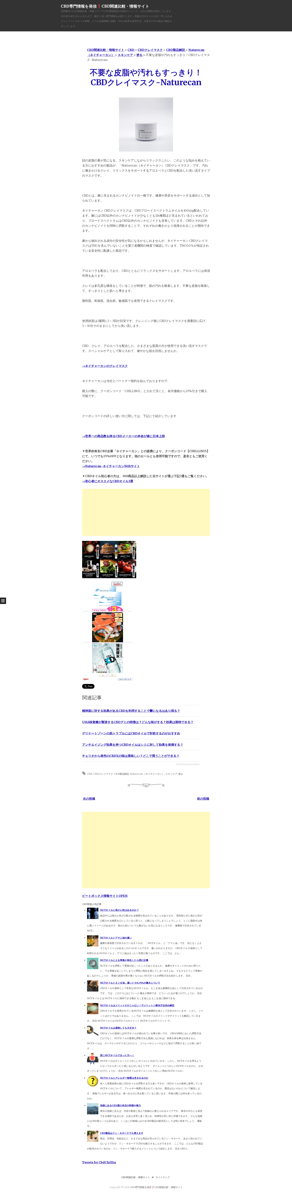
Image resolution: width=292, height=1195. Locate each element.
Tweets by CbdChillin (99, 1162)
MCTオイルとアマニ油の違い (116, 937)
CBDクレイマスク (103, 773)
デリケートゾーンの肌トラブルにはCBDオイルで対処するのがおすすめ (131, 733)
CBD (89, 773)
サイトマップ (162, 1177)
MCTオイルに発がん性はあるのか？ (119, 910)
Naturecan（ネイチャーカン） (147, 773)
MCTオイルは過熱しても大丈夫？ (118, 1027)
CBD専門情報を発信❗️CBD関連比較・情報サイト (105, 6)
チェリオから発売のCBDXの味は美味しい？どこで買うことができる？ (130, 756)
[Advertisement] (146, 512)
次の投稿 (89, 799)
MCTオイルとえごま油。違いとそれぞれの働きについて (130, 982)
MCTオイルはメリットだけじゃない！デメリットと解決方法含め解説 (137, 1005)
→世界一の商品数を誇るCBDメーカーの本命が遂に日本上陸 (123, 436)
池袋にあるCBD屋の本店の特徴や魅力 (120, 1105)
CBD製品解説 (121, 773)
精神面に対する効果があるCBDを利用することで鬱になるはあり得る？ (131, 711)
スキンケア (171, 773)
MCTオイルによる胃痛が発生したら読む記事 (124, 960)
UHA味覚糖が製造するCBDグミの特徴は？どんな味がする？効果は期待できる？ (137, 722)
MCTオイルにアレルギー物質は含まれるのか (124, 1077)
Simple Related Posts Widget (188, 764)
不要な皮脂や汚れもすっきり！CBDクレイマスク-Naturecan (146, 77)
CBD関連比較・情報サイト (135, 1177)
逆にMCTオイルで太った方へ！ (117, 1055)
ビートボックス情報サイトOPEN (105, 896)
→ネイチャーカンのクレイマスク (105, 366)
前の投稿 (203, 799)
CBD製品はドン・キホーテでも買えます (121, 1133)
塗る (180, 773)
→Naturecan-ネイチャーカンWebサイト (111, 466)
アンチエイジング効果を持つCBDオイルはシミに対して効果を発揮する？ (132, 745)
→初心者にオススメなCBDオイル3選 (107, 481)
